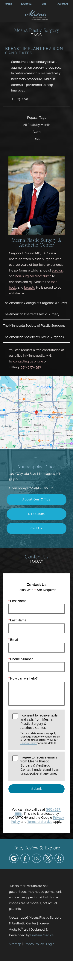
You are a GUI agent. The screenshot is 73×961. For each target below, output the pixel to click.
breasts (29, 287)
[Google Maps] (14, 858)
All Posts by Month (36, 125)
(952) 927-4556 (30, 367)
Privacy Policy (28, 742)
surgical (57, 270)
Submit (36, 789)
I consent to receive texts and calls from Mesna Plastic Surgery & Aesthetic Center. (40, 728)
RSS (36, 139)
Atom (37, 132)
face (54, 282)
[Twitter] (48, 858)
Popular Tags (36, 117)
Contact (62, 4)
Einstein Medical (42, 935)
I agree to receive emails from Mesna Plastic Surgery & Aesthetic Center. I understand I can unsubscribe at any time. (39, 765)
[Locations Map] (36, 412)
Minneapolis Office (37, 466)
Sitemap (15, 944)
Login (50, 944)
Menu (8, 4)
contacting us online (28, 361)
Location (26, 4)
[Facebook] (25, 858)
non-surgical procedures (33, 276)
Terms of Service (39, 822)
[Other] (36, 858)
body (12, 287)
